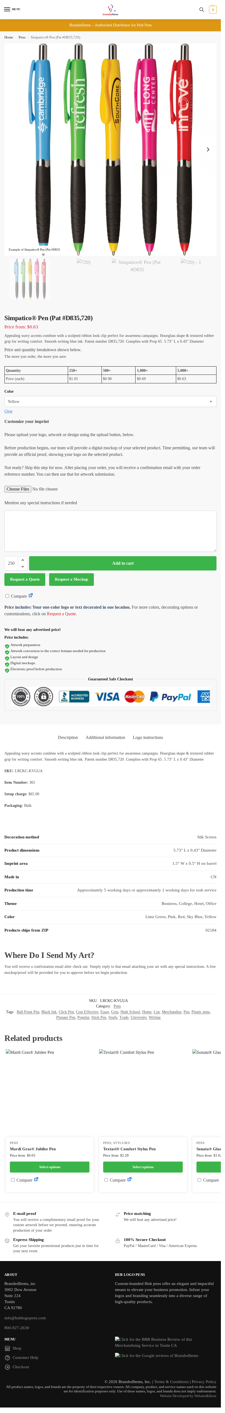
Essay (104, 1012)
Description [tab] (68, 737)
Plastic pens (201, 1012)
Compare (18, 596)
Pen (186, 1012)
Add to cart (123, 563)
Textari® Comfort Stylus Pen (129, 1149)
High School (130, 1012)
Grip (114, 1012)
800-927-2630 (16, 1328)
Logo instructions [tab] (148, 737)
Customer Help (25, 1357)
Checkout (21, 1367)
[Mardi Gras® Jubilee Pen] (50, 1093)
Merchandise (171, 1012)
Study (112, 1017)
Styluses (121, 1143)
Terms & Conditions (171, 1381)
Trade (123, 1017)
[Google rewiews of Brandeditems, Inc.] (166, 1356)
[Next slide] (208, 149)
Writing (155, 1017)
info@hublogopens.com (25, 1318)
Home (8, 37)
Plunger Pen (65, 1017)
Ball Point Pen (28, 1012)
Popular (83, 1017)
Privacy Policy (204, 1381)
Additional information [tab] (105, 737)
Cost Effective (87, 1012)
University (139, 1017)
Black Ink (49, 1012)
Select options (49, 1167)
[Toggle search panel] (201, 9)
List (157, 1012)
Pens (22, 37)
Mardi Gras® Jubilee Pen (33, 1149)
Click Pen (66, 1012)
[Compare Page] (30, 596)
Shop (17, 1348)
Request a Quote (25, 579)
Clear (8, 411)
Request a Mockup (71, 579)
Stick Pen (98, 1017)
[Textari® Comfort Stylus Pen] (143, 1093)
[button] (212, 9)
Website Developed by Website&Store (188, 1396)
